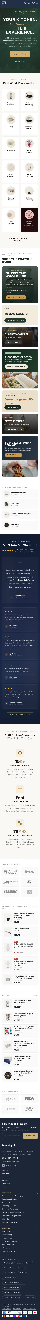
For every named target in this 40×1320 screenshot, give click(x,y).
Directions (6, 1184)
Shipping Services (8, 1245)
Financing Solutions (9, 1206)
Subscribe (30, 1136)
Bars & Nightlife (9, 1273)
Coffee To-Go (9, 1278)
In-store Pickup (8, 1238)
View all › (35, 908)
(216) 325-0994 (10, 1158)
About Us (5, 1174)
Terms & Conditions (29, 1309)
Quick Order (6, 1231)
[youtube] (7, 1165)
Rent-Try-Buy (7, 1202)
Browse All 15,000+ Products (19, 239)
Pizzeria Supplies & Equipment (14, 1268)
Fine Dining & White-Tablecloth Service (18, 1263)
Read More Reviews (19, 715)
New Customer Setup (10, 1251)
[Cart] (33, 3)
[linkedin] (3, 1165)
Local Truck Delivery (9, 1241)
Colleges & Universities (12, 1297)
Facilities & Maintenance (13, 1292)
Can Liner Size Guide (10, 1222)
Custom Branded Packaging (12, 1196)
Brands (4, 1177)
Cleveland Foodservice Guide (13, 1212)
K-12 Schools (29, 1297)
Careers (5, 1180)
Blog (3, 1187)
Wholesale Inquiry (8, 1248)
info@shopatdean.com (10, 1161)
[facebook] (11, 1165)
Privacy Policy (6, 1309)
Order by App (7, 1235)
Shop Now (18, 54)
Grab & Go (23, 1273)
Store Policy (17, 1309)
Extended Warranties (10, 1209)
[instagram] (15, 1165)
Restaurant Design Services (12, 1216)
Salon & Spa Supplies (11, 1287)
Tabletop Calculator (9, 1199)
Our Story (20, 61)
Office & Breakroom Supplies (14, 1283)
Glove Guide (6, 1219)
